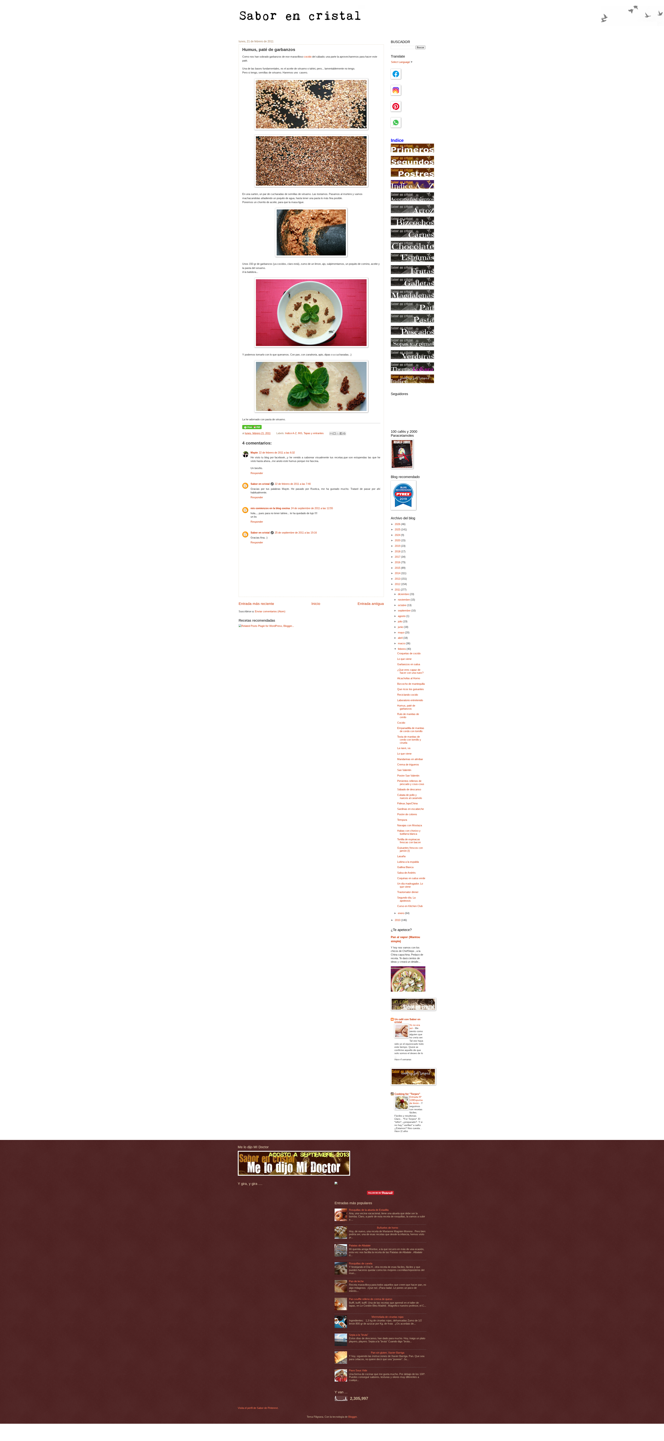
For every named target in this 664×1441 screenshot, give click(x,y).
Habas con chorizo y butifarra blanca (409, 832)
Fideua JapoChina (407, 803)
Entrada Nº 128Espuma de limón (416, 1100)
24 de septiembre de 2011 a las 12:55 (312, 508)
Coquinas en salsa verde (411, 878)
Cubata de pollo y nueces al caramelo (409, 796)
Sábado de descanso (409, 789)
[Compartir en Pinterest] (344, 433)
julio (400, 621)
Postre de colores (407, 814)
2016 (398, 562)
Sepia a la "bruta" (358, 1335)
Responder (257, 473)
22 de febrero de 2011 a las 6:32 (277, 452)
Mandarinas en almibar (410, 759)
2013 (398, 578)
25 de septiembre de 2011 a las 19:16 (296, 532)
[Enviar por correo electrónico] (331, 433)
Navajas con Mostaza (409, 825)
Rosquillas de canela (360, 1263)
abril (400, 638)
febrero (402, 649)
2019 (398, 546)
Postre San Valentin (408, 775)
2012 (398, 584)
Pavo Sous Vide (358, 1370)
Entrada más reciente (256, 604)
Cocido (401, 722)
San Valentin (404, 770)
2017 (398, 556)
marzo (402, 643)
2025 (398, 529)
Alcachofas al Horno (408, 678)
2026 (398, 524)
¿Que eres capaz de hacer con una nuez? (410, 671)
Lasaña (401, 856)
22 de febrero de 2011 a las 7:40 (293, 484)
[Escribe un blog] (334, 433)
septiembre (404, 610)
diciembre (404, 594)
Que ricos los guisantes (410, 689)
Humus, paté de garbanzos (406, 707)
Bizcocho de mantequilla (411, 683)
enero (401, 913)
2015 (398, 568)
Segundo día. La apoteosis (406, 899)
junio (401, 627)
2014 (398, 573)
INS (300, 433)
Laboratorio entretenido (410, 700)
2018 (398, 551)
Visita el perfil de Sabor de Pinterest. (258, 1408)
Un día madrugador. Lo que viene (410, 885)
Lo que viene (404, 659)
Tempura (402, 819)
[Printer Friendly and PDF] (252, 428)
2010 (398, 920)
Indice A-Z (291, 433)
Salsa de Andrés (406, 872)
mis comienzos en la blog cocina (270, 508)
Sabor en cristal (260, 484)
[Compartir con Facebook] (341, 433)
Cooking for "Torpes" (407, 1094)
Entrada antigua (371, 604)
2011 (398, 589)
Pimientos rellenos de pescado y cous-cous (410, 782)
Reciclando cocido (407, 694)
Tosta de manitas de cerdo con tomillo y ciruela (409, 739)
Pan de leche (356, 1281)
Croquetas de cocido (409, 653)
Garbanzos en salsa (408, 664)
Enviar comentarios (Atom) (270, 611)
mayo (401, 632)
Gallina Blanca (405, 867)
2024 (398, 535)
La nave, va (403, 748)
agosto (402, 616)
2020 (398, 540)
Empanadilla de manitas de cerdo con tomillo (410, 730)
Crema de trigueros (408, 764)
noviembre (404, 599)
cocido (307, 56)
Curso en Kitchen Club (410, 906)
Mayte (254, 452)
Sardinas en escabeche (410, 809)
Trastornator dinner (407, 892)
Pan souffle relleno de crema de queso (370, 1299)
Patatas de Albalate (360, 1245)
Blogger (352, 1416)
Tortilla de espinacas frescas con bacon (409, 841)
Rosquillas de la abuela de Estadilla (369, 1210)
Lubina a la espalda (408, 861)
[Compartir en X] (337, 433)
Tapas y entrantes (314, 433)
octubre (402, 605)
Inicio (315, 604)
